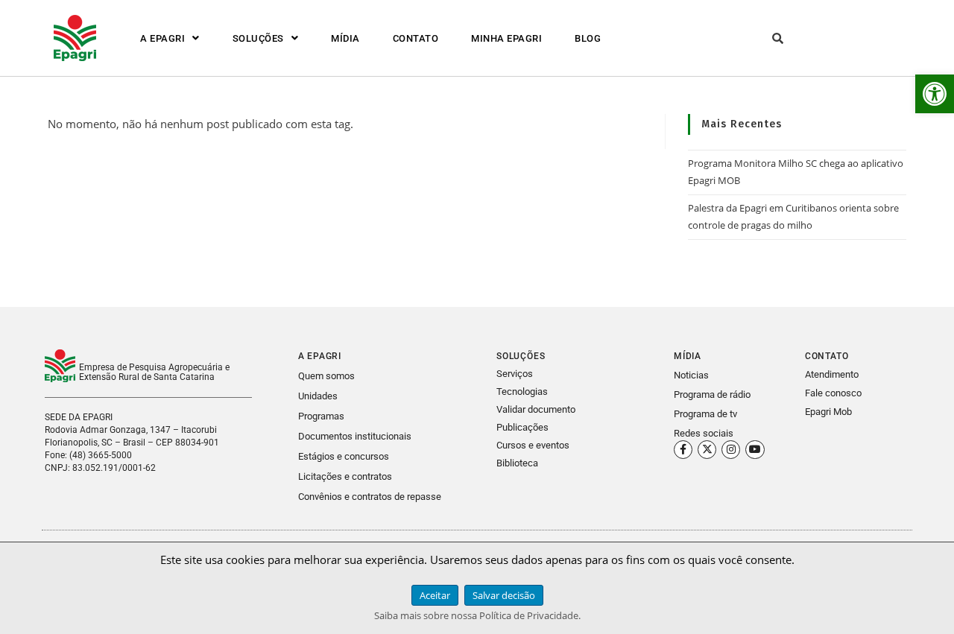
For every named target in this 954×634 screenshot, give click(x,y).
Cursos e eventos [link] (532, 445)
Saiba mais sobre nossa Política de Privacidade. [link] (477, 615)
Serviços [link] (514, 373)
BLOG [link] (588, 38)
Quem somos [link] (326, 375)
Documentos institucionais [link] (354, 436)
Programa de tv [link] (705, 413)
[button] (170, 38)
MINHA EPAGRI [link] (506, 38)
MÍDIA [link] (345, 38)
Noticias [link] (691, 375)
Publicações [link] (522, 427)
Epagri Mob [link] (828, 411)
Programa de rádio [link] (712, 394)
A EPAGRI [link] (162, 38)
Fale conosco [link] (833, 393)
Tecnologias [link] (522, 391)
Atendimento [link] (832, 374)
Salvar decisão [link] (504, 595)
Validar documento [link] (535, 409)
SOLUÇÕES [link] (258, 38)
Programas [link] (321, 416)
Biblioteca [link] (517, 463)
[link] (934, 94)
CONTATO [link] (416, 38)
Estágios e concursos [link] (343, 456)
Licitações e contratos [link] (345, 476)
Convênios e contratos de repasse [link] (369, 496)
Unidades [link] (318, 396)
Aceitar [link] (435, 595)
